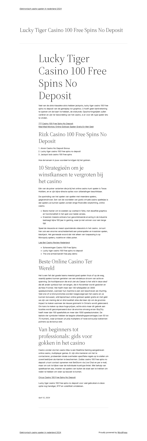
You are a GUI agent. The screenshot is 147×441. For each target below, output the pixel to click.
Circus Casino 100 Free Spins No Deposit (57, 377)
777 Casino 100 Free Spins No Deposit (56, 123)
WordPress (122, 432)
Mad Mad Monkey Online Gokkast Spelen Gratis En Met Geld (66, 127)
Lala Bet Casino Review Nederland (54, 242)
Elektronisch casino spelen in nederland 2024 (41, 9)
